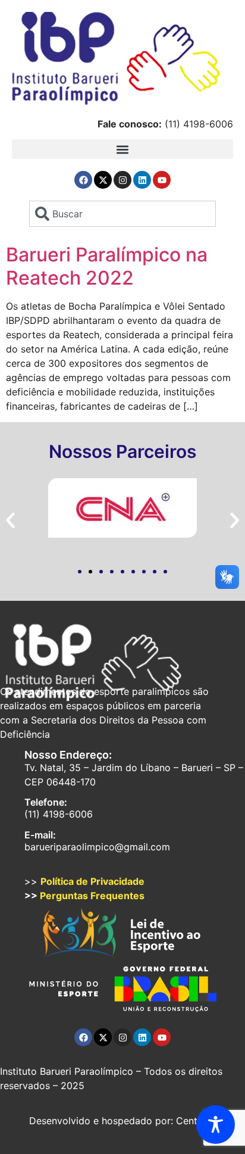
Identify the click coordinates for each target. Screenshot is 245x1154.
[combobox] (122, 214)
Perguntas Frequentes (92, 896)
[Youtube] (162, 180)
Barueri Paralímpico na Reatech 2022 (107, 266)
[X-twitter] (103, 180)
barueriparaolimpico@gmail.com (97, 847)
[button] (122, 149)
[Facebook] (83, 180)
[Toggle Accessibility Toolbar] (215, 1124)
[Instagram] (122, 180)
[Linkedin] (142, 180)
